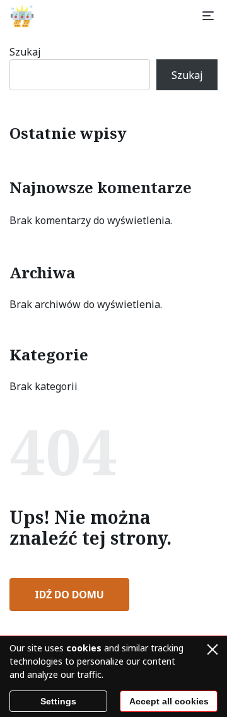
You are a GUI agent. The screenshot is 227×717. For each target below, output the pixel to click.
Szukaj (25, 52)
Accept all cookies (169, 701)
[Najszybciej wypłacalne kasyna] (22, 15)
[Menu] (208, 15)
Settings (58, 701)
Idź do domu (69, 594)
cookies (84, 648)
